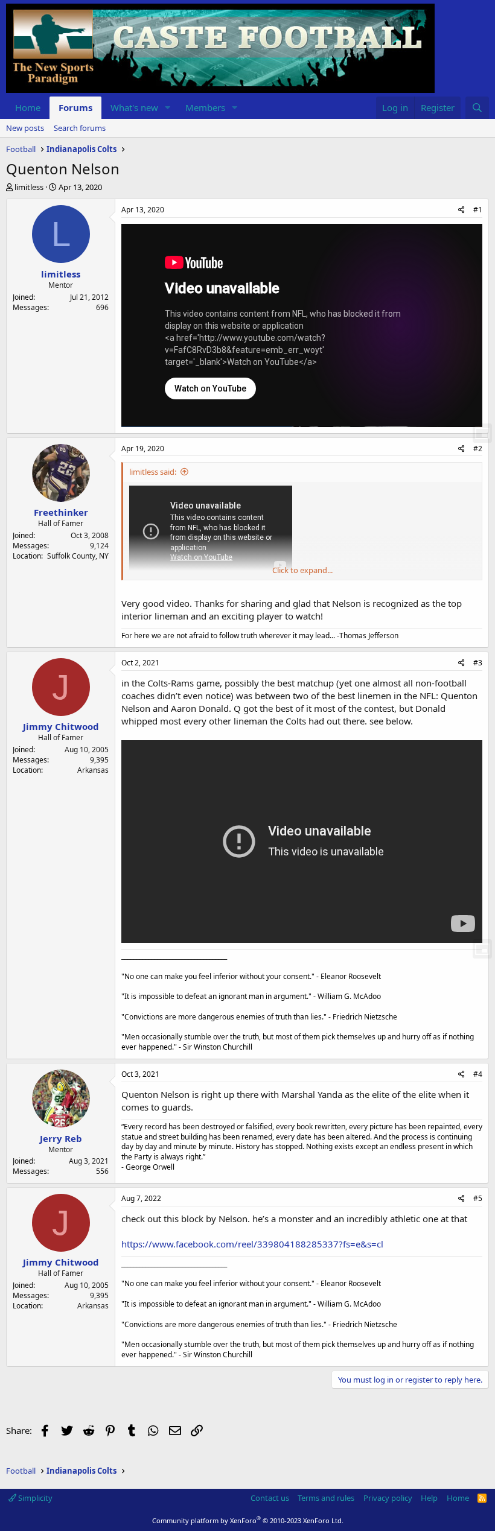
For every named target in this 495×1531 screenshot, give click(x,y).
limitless (28, 187)
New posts (25, 127)
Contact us (270, 1497)
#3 (477, 663)
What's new (134, 107)
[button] (167, 108)
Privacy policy (387, 1497)
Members (205, 107)
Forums (75, 107)
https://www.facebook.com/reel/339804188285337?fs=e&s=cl (252, 1244)
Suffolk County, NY (78, 556)
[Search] (477, 108)
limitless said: (152, 471)
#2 (477, 448)
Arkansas (93, 770)
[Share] (461, 210)
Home (27, 107)
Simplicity (34, 1497)
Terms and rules (326, 1497)
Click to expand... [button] (302, 570)
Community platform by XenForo (247, 1520)
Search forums (80, 127)
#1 (477, 209)
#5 (477, 1198)
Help (429, 1497)
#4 (477, 1074)
